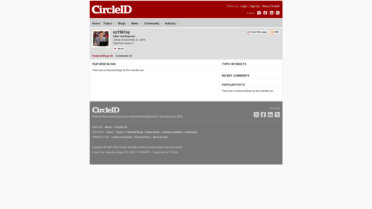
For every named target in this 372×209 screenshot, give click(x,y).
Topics (107, 23)
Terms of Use (160, 137)
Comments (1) (124, 56)
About (121, 48)
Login (244, 6)
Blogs (122, 23)
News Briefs (153, 132)
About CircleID (271, 6)
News (134, 23)
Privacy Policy (142, 137)
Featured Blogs (134, 132)
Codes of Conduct (121, 137)
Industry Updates (172, 132)
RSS (276, 32)
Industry (170, 23)
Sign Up (254, 6)
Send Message (259, 32)
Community (151, 23)
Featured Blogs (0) (102, 56)
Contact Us (121, 127)
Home (96, 23)
